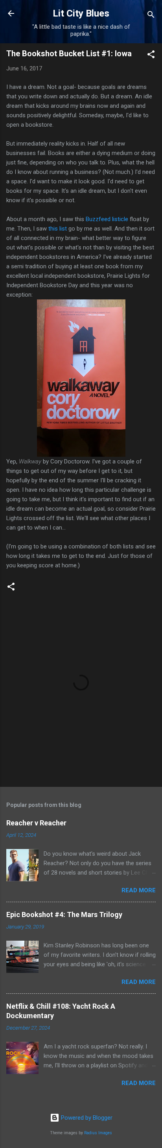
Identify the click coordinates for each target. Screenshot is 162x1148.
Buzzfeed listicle (107, 219)
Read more (139, 890)
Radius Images (98, 1132)
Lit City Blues (81, 13)
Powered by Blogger (85, 1117)
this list (57, 228)
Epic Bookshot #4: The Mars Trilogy (64, 914)
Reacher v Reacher (36, 823)
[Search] (151, 16)
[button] (151, 56)
